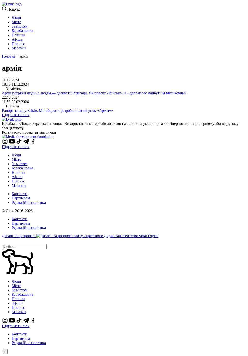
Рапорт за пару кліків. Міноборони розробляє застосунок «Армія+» (57, 110)
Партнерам (21, 198)
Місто (16, 22)
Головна (9, 56)
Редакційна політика (29, 202)
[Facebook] (33, 142)
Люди (16, 17)
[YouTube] (12, 142)
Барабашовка (22, 31)
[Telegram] (26, 142)
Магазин (19, 48)
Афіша (17, 39)
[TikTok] (19, 142)
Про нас (18, 44)
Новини (18, 35)
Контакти (19, 194)
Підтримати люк (15, 115)
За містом (19, 26)
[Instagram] (5, 142)
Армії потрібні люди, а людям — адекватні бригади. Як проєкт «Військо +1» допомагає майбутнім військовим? (94, 93)
